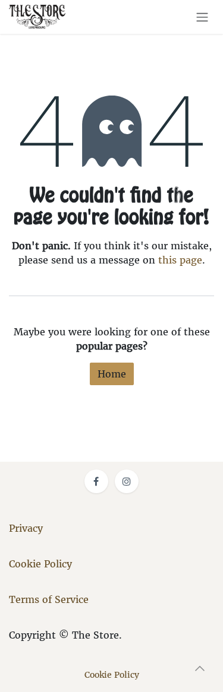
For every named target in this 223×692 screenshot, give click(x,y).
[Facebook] (96, 481)
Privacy (26, 528)
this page (180, 260)
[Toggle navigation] (202, 17)
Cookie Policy (40, 564)
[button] (200, 668)
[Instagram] (127, 481)
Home (112, 374)
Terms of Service (49, 599)
